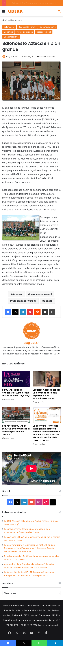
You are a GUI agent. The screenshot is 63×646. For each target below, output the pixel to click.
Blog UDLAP (11, 56)
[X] (15, 312)
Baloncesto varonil (27, 27)
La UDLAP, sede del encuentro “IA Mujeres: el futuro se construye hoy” (16, 392)
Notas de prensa (25, 32)
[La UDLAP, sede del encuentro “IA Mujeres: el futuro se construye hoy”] (16, 379)
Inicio (7, 20)
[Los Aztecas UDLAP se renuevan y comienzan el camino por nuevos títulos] (16, 415)
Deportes (8, 32)
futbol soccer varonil (24, 300)
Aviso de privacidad (48, 625)
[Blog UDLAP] (15, 11)
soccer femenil (44, 32)
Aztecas (17, 294)
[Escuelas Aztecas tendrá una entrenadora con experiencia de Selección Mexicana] (47, 379)
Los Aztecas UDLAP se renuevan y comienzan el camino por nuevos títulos (16, 430)
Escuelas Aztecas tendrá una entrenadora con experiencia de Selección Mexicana (47, 394)
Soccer (48, 300)
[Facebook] (8, 312)
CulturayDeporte (48, 27)
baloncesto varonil (41, 294)
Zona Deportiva (11, 37)
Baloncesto (16, 20)
